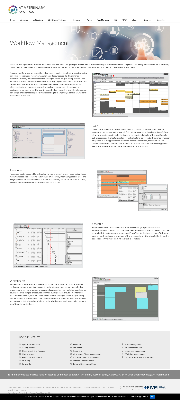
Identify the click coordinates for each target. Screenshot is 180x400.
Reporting (77, 351)
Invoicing (26, 360)
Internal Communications (84, 360)
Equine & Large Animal (32, 357)
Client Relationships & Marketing (139, 357)
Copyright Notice (47, 393)
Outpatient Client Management (87, 354)
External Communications (84, 364)
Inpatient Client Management (86, 357)
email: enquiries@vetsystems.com (151, 374)
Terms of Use (35, 393)
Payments (26, 364)
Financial (77, 344)
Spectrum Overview (31, 344)
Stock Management (133, 344)
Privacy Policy (13, 393)
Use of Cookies (24, 393)
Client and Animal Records (33, 351)
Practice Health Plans (134, 347)
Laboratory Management (135, 351)
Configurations (28, 347)
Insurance (77, 347)
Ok (152, 397)
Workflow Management (135, 354)
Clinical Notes (28, 354)
